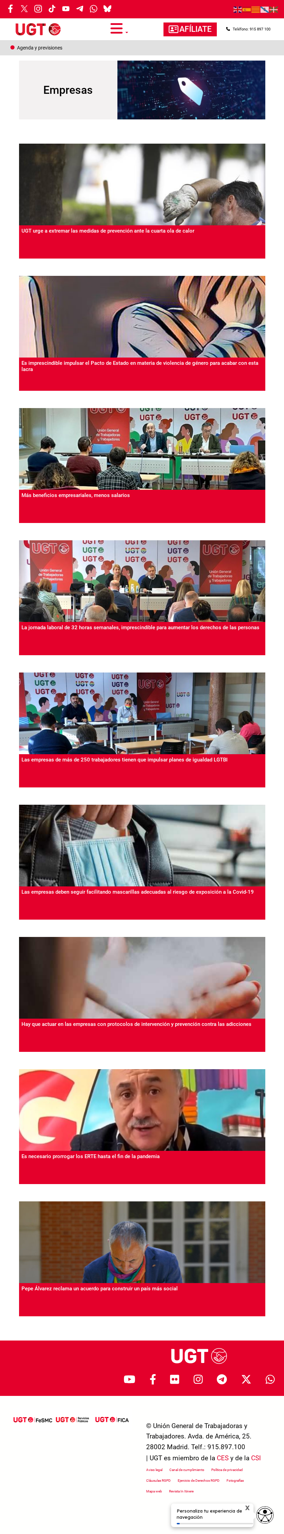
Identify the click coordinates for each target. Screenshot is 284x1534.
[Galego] (264, 9)
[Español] (246, 9)
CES (223, 1458)
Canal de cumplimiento (186, 1470)
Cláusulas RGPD (158, 1480)
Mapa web (154, 1491)
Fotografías (235, 1480)
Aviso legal (154, 1470)
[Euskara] (273, 9)
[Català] (255, 9)
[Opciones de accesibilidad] (265, 1515)
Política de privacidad (227, 1470)
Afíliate (195, 29)
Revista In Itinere (181, 1491)
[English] (237, 9)
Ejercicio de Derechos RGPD (199, 1480)
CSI (256, 1458)
